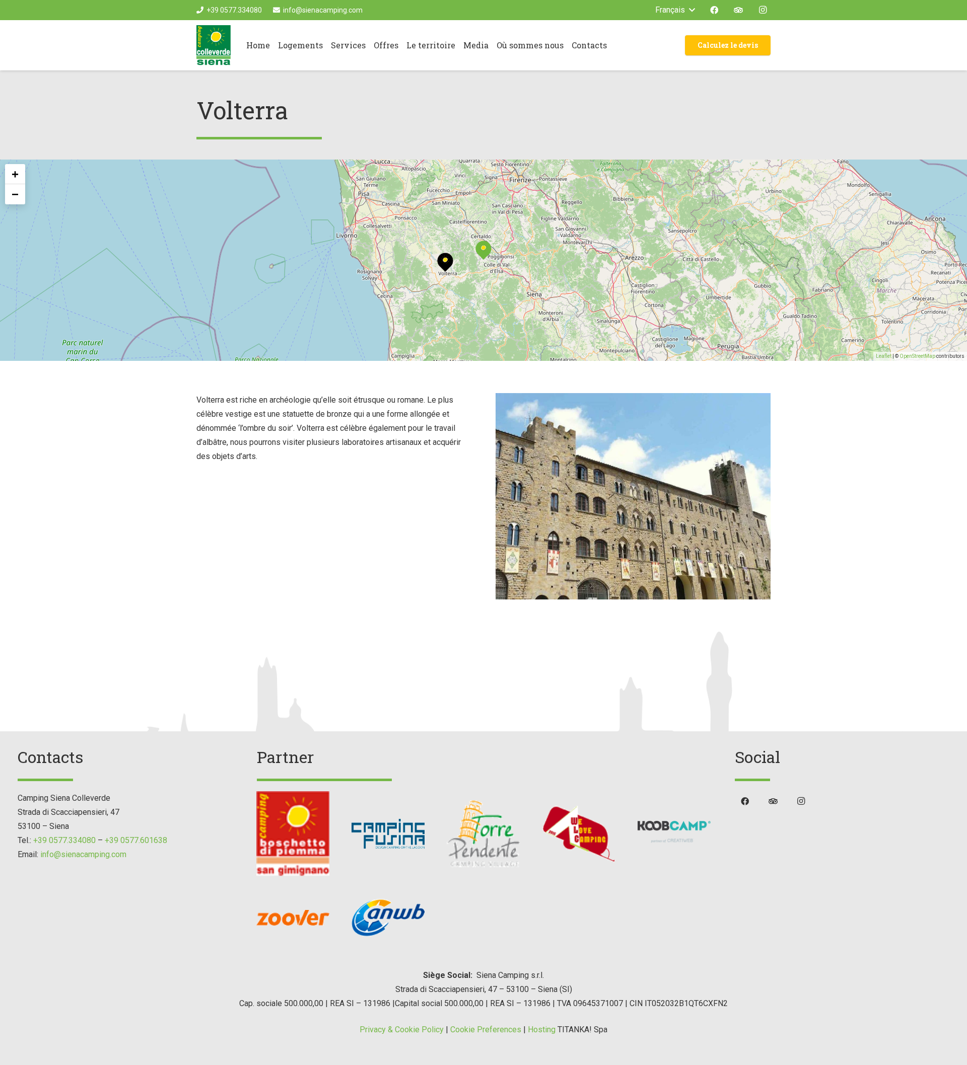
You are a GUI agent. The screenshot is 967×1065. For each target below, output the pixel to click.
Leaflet (883, 356)
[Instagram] (762, 10)
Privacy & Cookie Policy (402, 1029)
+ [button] (15, 174)
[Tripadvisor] (738, 10)
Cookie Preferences (485, 1029)
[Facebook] (714, 10)
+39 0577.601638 (136, 840)
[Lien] (213, 45)
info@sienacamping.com (83, 854)
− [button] (15, 194)
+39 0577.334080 (64, 840)
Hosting (542, 1029)
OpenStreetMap (917, 356)
